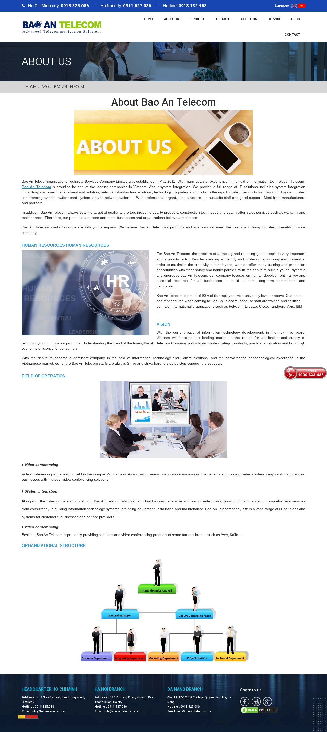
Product (198, 19)
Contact (292, 34)
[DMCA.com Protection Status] (259, 709)
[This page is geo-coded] (28, 716)
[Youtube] (256, 701)
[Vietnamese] (301, 5)
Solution (249, 19)
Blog (295, 19)
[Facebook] (245, 701)
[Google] (267, 701)
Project (223, 19)
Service (274, 19)
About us (172, 19)
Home (149, 19)
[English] (294, 5)
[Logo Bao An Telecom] (62, 26)
